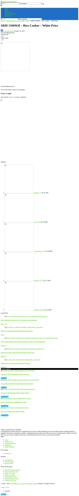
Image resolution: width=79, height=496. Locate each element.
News (6, 10)
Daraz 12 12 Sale (10, 475)
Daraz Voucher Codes (11, 471)
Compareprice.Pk (8, 31)
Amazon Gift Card (10, 480)
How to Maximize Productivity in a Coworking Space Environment (19, 320)
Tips (2, 335)
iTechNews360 (9, 461)
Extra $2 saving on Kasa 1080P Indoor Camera (14, 402)
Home (6, 8)
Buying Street (9, 463)
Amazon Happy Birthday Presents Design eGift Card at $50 (17, 383)
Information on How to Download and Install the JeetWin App (17, 352)
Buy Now (4, 378)
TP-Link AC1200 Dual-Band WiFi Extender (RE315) (15, 393)
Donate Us (8, 453)
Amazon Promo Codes (11, 478)
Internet (3, 345)
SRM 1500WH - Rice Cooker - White (17, 21)
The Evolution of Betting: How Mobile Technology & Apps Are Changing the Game (23, 341)
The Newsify (9, 460)
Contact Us (8, 15)
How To (3, 324)
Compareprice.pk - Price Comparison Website (24, 483)
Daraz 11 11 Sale (10, 473)
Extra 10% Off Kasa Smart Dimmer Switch (12, 411)
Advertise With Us (10, 14)
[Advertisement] (39, 79)
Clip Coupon (5, 397)
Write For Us (9, 12)
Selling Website (9, 447)
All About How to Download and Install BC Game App (15, 363)
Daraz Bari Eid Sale (11, 477)
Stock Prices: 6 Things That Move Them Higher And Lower (17, 331)
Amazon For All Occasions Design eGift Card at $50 (15, 374)
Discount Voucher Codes (12, 470)
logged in (11, 97)
